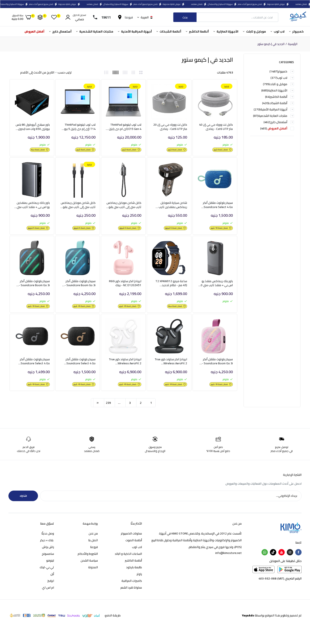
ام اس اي (48, 587)
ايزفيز (50, 580)
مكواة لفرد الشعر (131, 587)
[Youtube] (281, 552)
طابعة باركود (134, 567)
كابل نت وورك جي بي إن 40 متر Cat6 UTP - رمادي (216, 127)
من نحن (93, 533)
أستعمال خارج (61, 31)
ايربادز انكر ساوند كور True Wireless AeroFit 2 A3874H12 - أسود (171, 361)
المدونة (93, 567)
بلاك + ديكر (47, 540)
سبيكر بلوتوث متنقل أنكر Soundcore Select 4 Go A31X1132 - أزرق (218, 205)
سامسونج (48, 553)
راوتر (139, 574)
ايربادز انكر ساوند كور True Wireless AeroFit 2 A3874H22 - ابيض (125, 361)
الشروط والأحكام (88, 553)
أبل (52, 574)
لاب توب (278, 31)
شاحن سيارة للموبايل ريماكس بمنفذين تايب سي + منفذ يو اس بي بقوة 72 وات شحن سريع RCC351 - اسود (170, 205)
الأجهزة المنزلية (227, 31)
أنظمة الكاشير (198, 31)
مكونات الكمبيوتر (131, 533)
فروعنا (94, 547)
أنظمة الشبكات (170, 31)
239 (108, 402)
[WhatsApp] (264, 552)
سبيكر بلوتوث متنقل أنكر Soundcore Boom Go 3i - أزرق (80, 283)
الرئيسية (292, 44)
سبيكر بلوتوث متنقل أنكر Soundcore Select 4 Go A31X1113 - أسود (35, 361)
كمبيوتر (298, 31)
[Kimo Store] (298, 17)
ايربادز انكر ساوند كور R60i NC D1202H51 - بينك (125, 283)
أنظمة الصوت (133, 540)
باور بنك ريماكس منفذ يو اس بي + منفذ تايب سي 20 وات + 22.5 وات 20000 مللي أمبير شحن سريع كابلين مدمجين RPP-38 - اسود (215, 283)
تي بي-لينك (47, 567)
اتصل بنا (93, 540)
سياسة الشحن (89, 560)
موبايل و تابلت (255, 31)
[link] (205, 90)
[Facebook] (298, 552)
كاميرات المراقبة (131, 580)
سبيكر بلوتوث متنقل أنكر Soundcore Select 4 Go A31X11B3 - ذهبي (81, 361)
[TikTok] (273, 552)
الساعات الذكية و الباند (128, 553)
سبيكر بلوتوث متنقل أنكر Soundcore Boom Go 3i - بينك (217, 361)
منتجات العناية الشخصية (96, 31)
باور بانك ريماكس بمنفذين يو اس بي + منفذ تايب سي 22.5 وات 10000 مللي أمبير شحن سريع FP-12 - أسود (33, 205)
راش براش (48, 547)
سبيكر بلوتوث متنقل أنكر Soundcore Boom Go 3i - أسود (34, 283)
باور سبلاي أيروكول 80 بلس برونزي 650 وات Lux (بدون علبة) (33, 127)
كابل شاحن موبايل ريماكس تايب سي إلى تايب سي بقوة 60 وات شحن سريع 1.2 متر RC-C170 (78, 205)
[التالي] (97, 403)
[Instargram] (290, 552)
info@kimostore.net (228, 553)
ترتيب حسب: (64, 72)
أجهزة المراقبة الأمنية (136, 31)
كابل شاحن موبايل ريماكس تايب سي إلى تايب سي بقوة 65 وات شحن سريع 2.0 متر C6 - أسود (123, 205)
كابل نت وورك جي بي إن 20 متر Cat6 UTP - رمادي (170, 127)
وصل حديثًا (47, 533)
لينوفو (50, 560)
